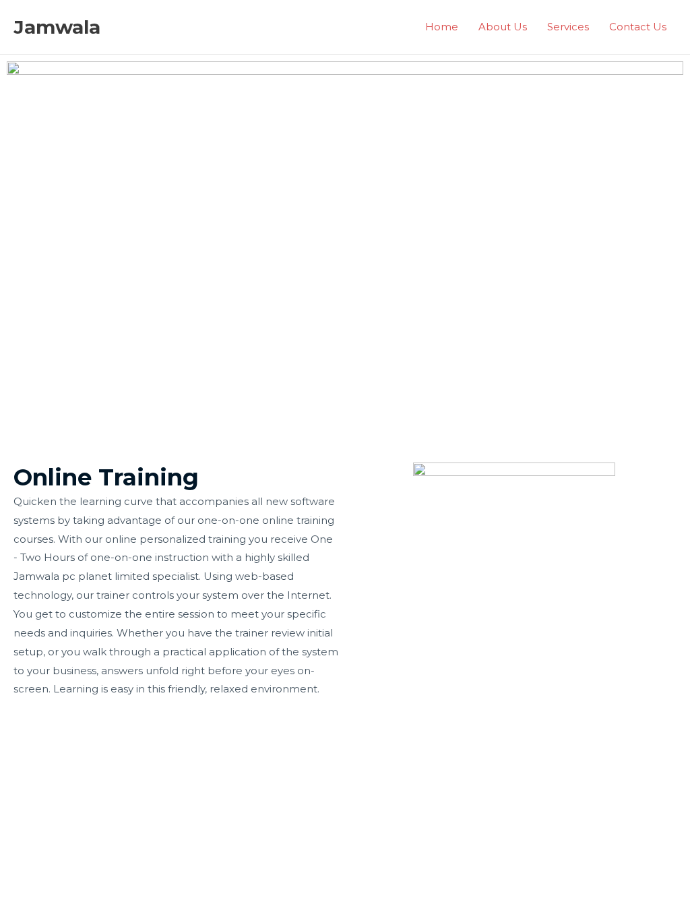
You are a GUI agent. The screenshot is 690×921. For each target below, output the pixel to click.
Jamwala (56, 27)
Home (441, 26)
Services (568, 26)
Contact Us (637, 26)
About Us (502, 26)
